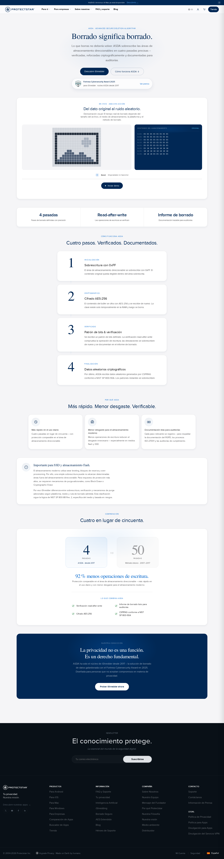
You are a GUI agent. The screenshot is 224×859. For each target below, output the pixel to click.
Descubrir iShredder (94, 71)
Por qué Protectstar (152, 808)
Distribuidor (148, 830)
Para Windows (56, 808)
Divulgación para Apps (200, 828)
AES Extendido (104, 819)
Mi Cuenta (180, 853)
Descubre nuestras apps (17, 804)
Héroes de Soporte (106, 830)
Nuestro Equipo (150, 797)
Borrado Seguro (104, 814)
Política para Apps (197, 822)
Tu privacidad (103, 797)
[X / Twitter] (5, 810)
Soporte (192, 791)
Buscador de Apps (59, 825)
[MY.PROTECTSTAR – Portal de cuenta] (198, 9)
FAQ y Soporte (103, 791)
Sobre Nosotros (150, 791)
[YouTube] (12, 810)
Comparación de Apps (61, 819)
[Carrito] (204, 9)
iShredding (101, 808)
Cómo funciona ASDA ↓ (127, 71)
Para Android (56, 791)
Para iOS (53, 797)
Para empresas (61, 9)
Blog (116, 9)
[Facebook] (18, 810)
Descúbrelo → (133, 2)
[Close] (219, 2)
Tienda (213, 9)
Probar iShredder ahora (112, 686)
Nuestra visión (149, 819)
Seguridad (195, 853)
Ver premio (144, 83)
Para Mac (54, 803)
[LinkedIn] (24, 810)
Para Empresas (57, 814)
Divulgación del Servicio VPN (203, 833)
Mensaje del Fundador (154, 803)
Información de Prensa (200, 803)
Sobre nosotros (82, 9)
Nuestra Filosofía (151, 814)
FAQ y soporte (103, 9)
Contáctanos (195, 797)
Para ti (45, 9)
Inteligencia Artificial (106, 803)
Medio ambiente (150, 825)
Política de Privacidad (199, 817)
